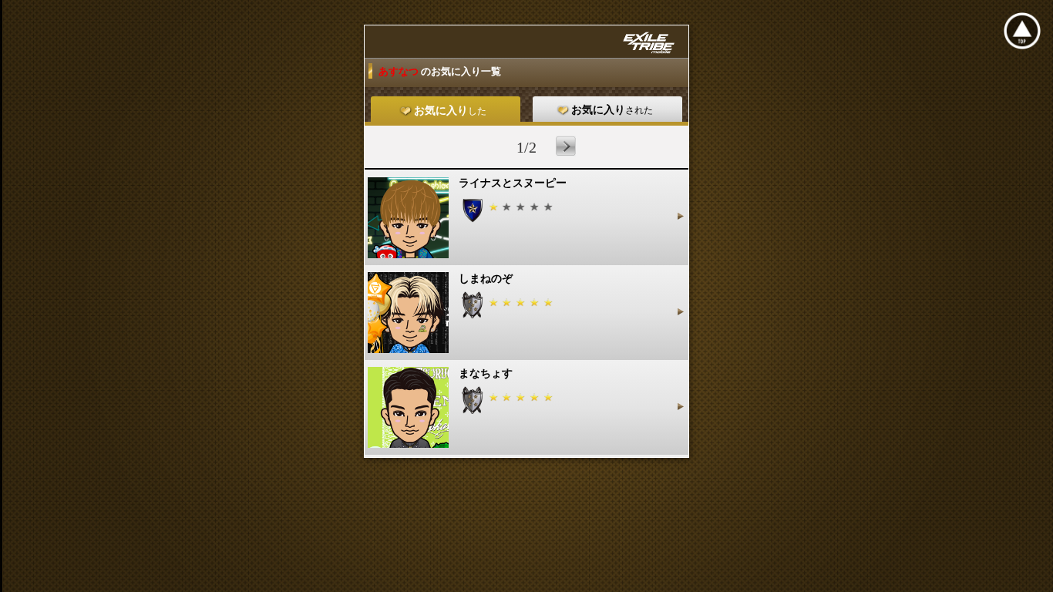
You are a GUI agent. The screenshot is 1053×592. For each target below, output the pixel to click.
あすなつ (399, 71)
